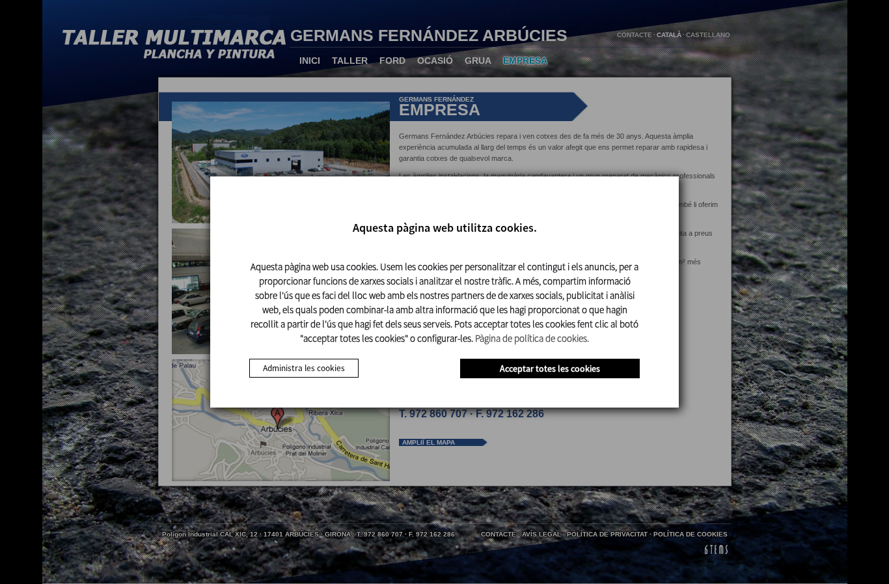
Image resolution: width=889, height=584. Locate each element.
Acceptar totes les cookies (550, 368)
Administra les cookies (304, 368)
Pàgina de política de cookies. (532, 338)
